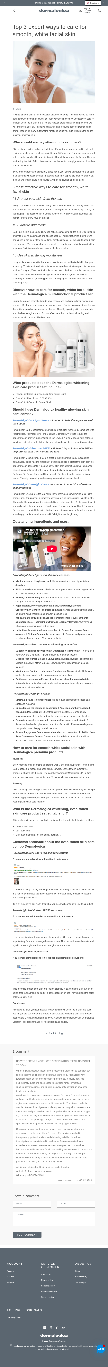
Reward (10, 1277)
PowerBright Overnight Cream (31, 484)
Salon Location (47, 1297)
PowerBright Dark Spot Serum (31, 420)
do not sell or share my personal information (53, 1349)
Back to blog (56, 1033)
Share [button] (18, 109)
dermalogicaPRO (14, 1317)
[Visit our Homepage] (54, 10)
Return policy (47, 1280)
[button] (8, 11)
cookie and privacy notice (24, 1346)
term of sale (62, 1346)
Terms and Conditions (46, 1346)
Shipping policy (48, 1286)
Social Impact (81, 1282)
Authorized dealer (49, 1291)
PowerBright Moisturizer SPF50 (31, 448)
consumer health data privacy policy (83, 1346)
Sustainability (81, 1277)
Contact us (46, 1274)
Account (10, 1271)
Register (10, 1282)
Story (77, 1271)
